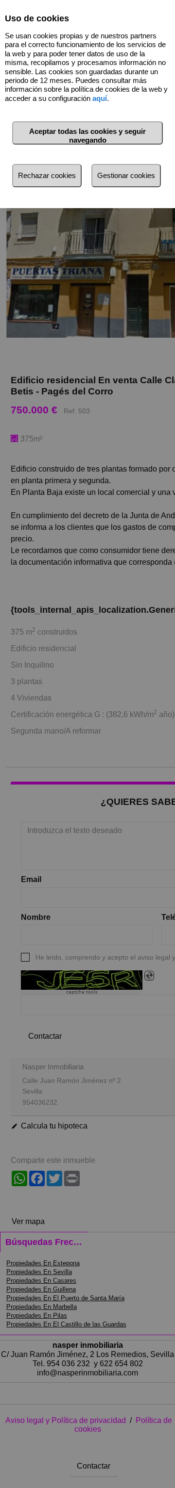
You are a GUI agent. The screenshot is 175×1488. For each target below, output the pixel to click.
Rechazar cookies (47, 175)
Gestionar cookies (126, 175)
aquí (99, 98)
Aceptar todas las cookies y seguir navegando (87, 135)
